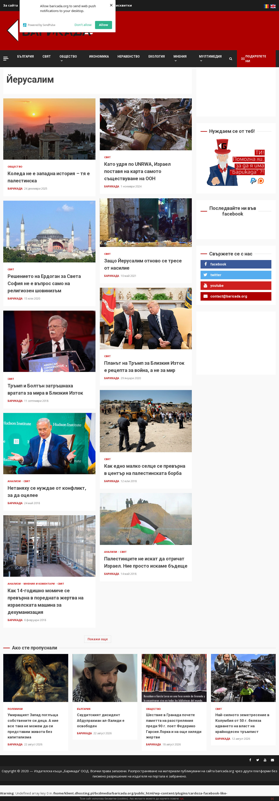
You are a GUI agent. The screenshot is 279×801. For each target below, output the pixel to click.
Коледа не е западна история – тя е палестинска (49, 129)
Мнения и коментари (39, 583)
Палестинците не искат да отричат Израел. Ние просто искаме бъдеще (146, 519)
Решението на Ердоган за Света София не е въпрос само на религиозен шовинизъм (49, 232)
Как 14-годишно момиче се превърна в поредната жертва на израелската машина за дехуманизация (49, 546)
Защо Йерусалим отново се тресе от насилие (146, 222)
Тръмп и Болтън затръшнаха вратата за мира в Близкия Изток (49, 341)
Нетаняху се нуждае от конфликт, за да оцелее (49, 443)
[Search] (230, 59)
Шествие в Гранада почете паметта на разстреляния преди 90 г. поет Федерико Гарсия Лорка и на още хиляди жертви (174, 678)
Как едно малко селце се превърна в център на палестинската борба (146, 421)
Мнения (180, 56)
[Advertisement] (196, 30)
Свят (47, 56)
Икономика (99, 56)
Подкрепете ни (255, 58)
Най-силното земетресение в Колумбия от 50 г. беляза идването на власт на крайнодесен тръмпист (243, 678)
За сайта (10, 5)
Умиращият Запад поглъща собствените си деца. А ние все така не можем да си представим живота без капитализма (35, 678)
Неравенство (128, 56)
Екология (156, 56)
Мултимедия (210, 56)
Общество (68, 56)
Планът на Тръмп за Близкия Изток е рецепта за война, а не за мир (146, 318)
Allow (103, 24)
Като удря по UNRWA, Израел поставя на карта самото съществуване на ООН (146, 124)
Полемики (15, 709)
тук (181, 798)
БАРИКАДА (15, 188)
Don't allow (83, 24)
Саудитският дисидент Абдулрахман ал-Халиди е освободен (105, 678)
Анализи (14, 481)
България (25, 56)
